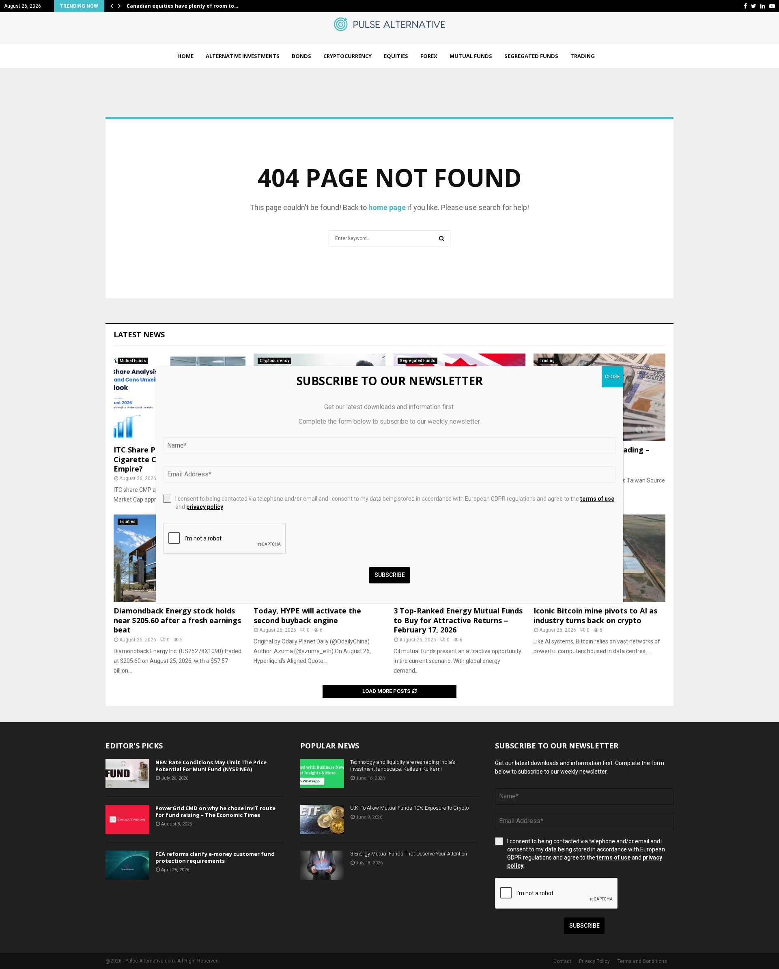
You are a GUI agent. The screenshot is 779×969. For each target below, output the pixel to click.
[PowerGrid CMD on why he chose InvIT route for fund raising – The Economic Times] (127, 819)
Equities (396, 56)
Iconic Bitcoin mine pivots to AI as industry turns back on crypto (595, 615)
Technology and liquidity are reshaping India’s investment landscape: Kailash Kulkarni (402, 765)
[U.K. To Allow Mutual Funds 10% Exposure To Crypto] (322, 819)
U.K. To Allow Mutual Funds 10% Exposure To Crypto (409, 808)
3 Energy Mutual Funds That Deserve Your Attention (408, 854)
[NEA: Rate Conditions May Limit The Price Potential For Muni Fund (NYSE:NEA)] (127, 773)
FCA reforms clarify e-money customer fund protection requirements (215, 857)
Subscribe (584, 925)
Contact (562, 961)
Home (185, 56)
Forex (428, 56)
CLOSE (612, 376)
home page (387, 207)
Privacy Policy (594, 961)
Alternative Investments (243, 56)
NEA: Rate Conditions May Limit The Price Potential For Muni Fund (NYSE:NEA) (211, 766)
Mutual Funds (471, 56)
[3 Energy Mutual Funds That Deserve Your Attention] (322, 865)
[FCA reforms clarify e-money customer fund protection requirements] (127, 865)
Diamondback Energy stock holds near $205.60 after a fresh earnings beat (177, 620)
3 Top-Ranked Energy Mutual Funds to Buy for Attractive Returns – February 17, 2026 (458, 620)
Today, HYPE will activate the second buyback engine (307, 615)
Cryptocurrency (347, 56)
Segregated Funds (531, 56)
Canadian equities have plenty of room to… (182, 5)
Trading (582, 56)
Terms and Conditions (642, 961)
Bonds (301, 56)
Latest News (139, 334)
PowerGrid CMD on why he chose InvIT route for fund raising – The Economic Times (215, 811)
